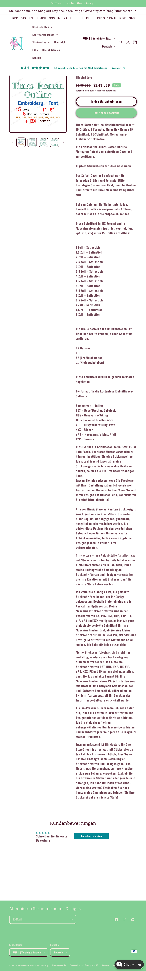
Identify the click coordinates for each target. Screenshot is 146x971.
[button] (42, 27)
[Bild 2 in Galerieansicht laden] (32, 142)
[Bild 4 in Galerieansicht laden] (54, 142)
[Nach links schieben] (12, 142)
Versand (80, 90)
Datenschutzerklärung (80, 965)
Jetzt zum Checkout (106, 113)
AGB (96, 965)
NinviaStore (23, 965)
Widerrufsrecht (59, 965)
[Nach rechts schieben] (63, 142)
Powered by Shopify (39, 965)
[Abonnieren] (72, 919)
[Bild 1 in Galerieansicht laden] (21, 142)
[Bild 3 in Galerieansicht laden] (43, 142)
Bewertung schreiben (92, 836)
